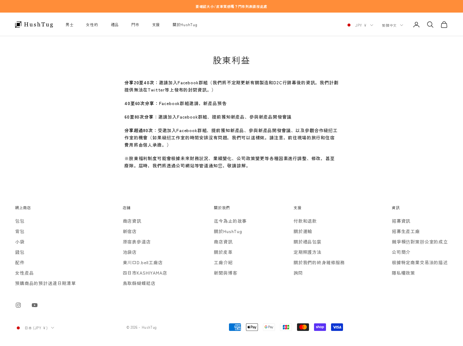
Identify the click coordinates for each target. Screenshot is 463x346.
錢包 (20, 252)
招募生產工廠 (406, 231)
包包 (20, 221)
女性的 (92, 24)
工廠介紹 (223, 262)
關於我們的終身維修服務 (319, 262)
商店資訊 (132, 221)
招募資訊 (401, 221)
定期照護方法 (308, 252)
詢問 (298, 273)
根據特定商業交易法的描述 (420, 262)
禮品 (115, 24)
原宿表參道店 (137, 241)
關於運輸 (303, 231)
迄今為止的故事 (230, 221)
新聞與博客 (225, 273)
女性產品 (24, 273)
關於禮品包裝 (308, 241)
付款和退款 (305, 221)
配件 (20, 262)
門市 (135, 24)
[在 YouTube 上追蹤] (34, 305)
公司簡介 (401, 252)
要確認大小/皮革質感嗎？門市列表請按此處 (231, 6)
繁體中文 (389, 25)
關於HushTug (185, 24)
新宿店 (130, 231)
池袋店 (130, 252)
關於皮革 (223, 252)
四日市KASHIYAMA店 (145, 273)
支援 (156, 24)
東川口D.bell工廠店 (143, 262)
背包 (20, 231)
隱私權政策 (403, 273)
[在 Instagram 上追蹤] (18, 305)
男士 (69, 24)
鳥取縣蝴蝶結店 (139, 283)
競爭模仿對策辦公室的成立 (420, 241)
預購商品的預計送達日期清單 (45, 283)
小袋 (20, 241)
